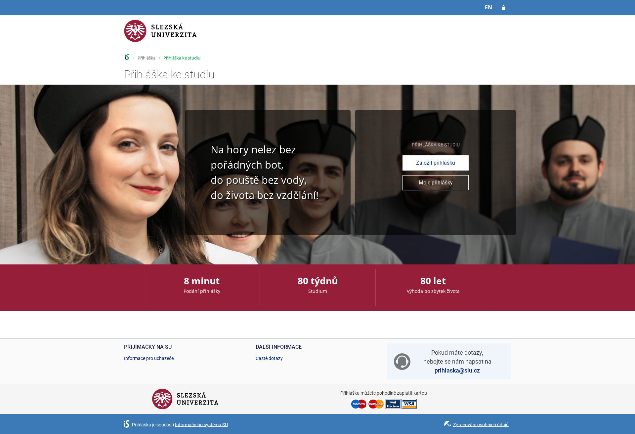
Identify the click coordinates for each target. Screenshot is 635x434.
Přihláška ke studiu (181, 58)
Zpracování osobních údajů (481, 424)
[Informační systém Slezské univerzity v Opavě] (160, 35)
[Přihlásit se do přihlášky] (503, 7)
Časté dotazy (269, 358)
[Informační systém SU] (127, 57)
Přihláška (146, 58)
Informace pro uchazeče (149, 358)
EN (488, 7)
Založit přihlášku (435, 163)
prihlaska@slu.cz (457, 370)
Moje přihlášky (436, 182)
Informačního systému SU (201, 424)
